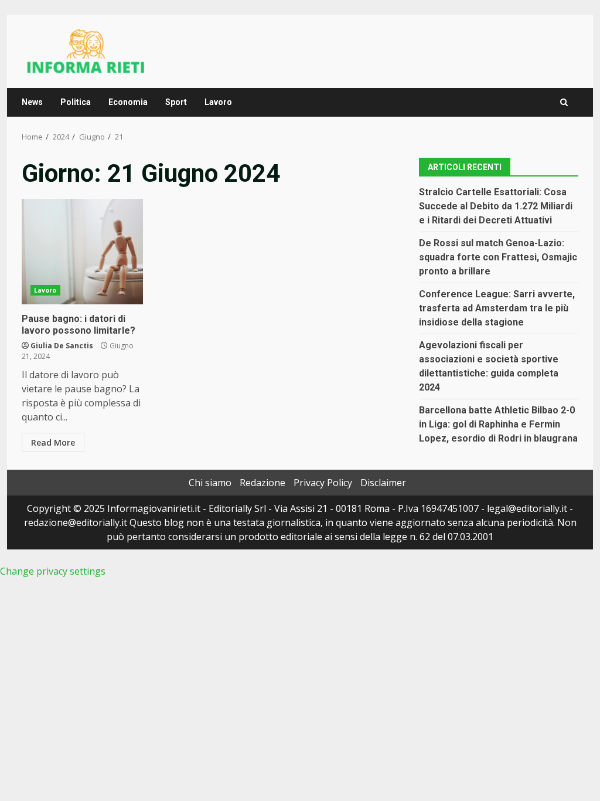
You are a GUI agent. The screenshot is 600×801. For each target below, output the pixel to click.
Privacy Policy (323, 482)
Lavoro (218, 102)
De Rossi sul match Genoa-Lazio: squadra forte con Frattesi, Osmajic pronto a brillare (498, 257)
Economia (128, 102)
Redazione (262, 482)
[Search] (564, 102)
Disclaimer (383, 482)
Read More (53, 442)
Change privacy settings (52, 571)
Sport (176, 102)
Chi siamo (210, 482)
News (32, 102)
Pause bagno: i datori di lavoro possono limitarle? (82, 251)
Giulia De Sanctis (61, 346)
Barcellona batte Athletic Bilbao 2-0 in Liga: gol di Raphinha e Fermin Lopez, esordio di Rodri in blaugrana (498, 424)
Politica (75, 102)
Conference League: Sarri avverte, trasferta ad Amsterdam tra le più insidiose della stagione (497, 308)
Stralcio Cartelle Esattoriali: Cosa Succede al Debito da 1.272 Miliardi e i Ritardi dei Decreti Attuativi (495, 206)
